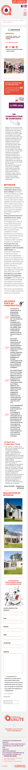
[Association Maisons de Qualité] (14, 718)
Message (6, 652)
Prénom (6, 626)
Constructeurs (15, 20)
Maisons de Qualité (7, 20)
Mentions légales (9, 751)
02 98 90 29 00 (12, 42)
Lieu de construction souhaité (10, 609)
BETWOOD (9, 184)
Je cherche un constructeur (20, 766)
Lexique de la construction (12, 746)
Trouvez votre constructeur (13, 744)
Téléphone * (7, 643)
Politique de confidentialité (13, 753)
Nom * (5, 618)
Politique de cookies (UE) (11, 754)
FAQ (3, 747)
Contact (5, 749)
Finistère (5, 22)
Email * (6, 634)
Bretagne (22, 20)
